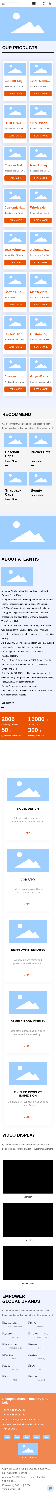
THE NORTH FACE (41, 1337)
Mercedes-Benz (15, 1327)
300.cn (18, 1485)
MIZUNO (41, 1380)
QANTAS (15, 1337)
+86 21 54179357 (16, 1409)
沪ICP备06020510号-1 (12, 1489)
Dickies (41, 1348)
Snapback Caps (13, 492)
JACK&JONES (15, 1348)
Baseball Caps (12, 454)
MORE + (28, 833)
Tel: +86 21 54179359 (13, 1414)
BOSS (15, 1369)
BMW (40, 1369)
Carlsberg (15, 1359)
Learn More (11, 461)
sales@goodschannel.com (25, 1419)
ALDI (15, 1380)
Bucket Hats (40, 452)
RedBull (40, 1327)
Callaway (41, 1359)
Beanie (36, 490)
